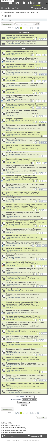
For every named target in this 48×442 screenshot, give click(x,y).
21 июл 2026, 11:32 (32, 114)
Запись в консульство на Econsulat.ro (21, 282)
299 (43, 265)
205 (43, 80)
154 (46, 107)
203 (37, 80)
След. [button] (38, 28)
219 (43, 101)
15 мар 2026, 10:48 (34, 199)
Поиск (35, 23)
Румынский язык (13, 71)
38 (43, 92)
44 (43, 74)
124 (40, 245)
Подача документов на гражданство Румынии (24, 104)
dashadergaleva (25, 370)
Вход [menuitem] (45, 8)
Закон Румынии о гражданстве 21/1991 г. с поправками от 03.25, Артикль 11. (23, 303)
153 (43, 107)
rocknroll (23, 387)
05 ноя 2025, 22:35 (32, 264)
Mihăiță (23, 66)
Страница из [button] (17, 28)
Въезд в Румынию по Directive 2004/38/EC (22, 192)
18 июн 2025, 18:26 (38, 364)
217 (37, 101)
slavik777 (23, 199)
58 (39, 61)
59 (41, 61)
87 (39, 39)
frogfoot (23, 264)
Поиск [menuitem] (12, 8)
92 (46, 142)
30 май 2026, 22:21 (32, 149)
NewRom (23, 53)
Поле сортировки (16, 399)
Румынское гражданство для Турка (20, 310)
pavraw (23, 105)
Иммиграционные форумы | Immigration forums (23, 12)
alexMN (23, 297)
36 (39, 92)
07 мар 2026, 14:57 (33, 208)
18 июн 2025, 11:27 (37, 370)
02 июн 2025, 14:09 (33, 387)
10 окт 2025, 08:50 (33, 284)
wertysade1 (24, 392)
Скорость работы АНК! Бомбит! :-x (20, 262)
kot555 (23, 59)
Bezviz (23, 37)
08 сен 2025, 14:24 (34, 317)
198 (46, 55)
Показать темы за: (19, 396)
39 (46, 92)
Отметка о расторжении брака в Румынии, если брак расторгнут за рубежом (25, 323)
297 (37, 265)
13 (43, 209)
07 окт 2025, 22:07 (31, 290)
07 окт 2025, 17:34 (32, 297)
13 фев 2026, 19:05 (34, 216)
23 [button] (36, 28)
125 (43, 245)
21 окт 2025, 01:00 (33, 278)
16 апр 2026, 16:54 (32, 179)
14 (46, 209)
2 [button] (23, 28)
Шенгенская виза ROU (15, 368)
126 (46, 245)
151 (37, 107)
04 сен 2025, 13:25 (33, 326)
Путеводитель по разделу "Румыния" (21, 42)
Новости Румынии (13, 198)
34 (39, 201)
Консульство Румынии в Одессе (19, 277)
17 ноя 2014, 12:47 (31, 43)
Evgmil (23, 72)
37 (41, 92)
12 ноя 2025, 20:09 (33, 250)
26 (46, 115)
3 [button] (26, 28)
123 (37, 245)
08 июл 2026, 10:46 (34, 128)
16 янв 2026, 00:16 (33, 231)
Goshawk (24, 344)
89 (43, 39)
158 (43, 162)
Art (22, 171)
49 (41, 172)
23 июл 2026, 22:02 (34, 99)
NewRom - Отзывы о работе (17, 153)
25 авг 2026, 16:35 (31, 72)
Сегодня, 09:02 (32, 53)
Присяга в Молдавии (14, 139)
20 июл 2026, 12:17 (32, 120)
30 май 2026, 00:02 (34, 154)
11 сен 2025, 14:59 (32, 312)
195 (37, 55)
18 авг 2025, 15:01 (33, 331)
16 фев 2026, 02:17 (32, 37)
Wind (22, 43)
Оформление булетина (15, 391)
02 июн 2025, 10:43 (35, 392)
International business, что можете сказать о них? (25, 336)
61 (46, 61)
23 (39, 115)
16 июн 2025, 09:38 (34, 378)
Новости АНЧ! (11, 89)
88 (41, 39)
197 (43, 55)
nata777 (23, 243)
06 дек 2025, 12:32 (32, 243)
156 (37, 162)
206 (46, 80)
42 (39, 74)
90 (46, 39)
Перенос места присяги (15, 330)
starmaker (24, 317)
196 (40, 55)
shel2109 (23, 208)
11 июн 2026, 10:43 (33, 140)
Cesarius (23, 326)
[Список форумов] (24, 4)
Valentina (23, 134)
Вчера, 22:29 (30, 59)
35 (39, 122)
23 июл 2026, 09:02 (32, 105)
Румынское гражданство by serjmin (20, 35)
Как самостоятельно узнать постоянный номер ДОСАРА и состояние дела (25, 185)
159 (46, 162)
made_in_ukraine (26, 364)
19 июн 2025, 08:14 (34, 359)
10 (46, 181)
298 (40, 265)
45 (46, 74)
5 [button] (31, 28)
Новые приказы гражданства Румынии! (22, 52)
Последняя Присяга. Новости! (18, 159)
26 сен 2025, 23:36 (33, 305)
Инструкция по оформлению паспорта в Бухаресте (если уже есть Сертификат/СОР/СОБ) (25, 222)
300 (46, 265)
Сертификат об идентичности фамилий (22, 289)
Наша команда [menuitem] (34, 436)
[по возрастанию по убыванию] (24, 402)
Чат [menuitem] (18, 8)
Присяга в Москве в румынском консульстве (24, 242)
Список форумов (8, 12)
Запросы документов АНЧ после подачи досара (25, 77)
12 (41, 209)
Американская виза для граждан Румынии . (23, 316)
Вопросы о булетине (14, 119)
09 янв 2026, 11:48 (33, 237)
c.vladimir (23, 216)
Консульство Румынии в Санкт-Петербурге (23, 132)
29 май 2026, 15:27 (34, 161)
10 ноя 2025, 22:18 (33, 257)
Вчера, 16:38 (30, 66)
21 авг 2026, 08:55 (33, 85)
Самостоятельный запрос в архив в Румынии (24, 84)
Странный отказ (12, 343)
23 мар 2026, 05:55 (32, 194)
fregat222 (23, 85)
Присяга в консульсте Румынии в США (21, 357)
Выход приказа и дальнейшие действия (22, 58)
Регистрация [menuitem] (37, 8)
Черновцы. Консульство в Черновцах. (21, 248)
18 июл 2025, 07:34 (34, 344)
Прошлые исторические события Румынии (23, 229)
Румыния (35, 12)
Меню (5, 8)
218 (40, 101)
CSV (22, 224)
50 (43, 172)
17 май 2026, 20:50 (30, 171)
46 (41, 286)
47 (43, 286)
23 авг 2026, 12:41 (33, 79)
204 (40, 80)
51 (46, 172)
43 (41, 74)
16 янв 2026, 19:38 (30, 224)
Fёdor (22, 290)
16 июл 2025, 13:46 (34, 352)
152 (40, 107)
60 (43, 61)
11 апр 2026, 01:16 (33, 187)
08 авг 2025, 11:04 (31, 338)
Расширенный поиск (38, 23)
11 (39, 209)
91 (43, 142)
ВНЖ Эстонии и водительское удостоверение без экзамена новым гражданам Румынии (26, 205)
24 (41, 115)
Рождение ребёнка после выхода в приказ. (23, 64)
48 (39, 172)
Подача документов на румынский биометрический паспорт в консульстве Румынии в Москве (26, 167)
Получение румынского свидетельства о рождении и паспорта (22, 96)
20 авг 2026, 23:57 (33, 91)
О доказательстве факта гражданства (21, 363)
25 (43, 115)
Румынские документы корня (18, 235)
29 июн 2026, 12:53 (33, 134)
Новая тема (6, 24)
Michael (23, 114)
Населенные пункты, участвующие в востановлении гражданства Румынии (21, 177)
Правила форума (7, 20)
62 (46, 380)
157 (40, 162)
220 (46, 101)
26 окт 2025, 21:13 (33, 272)
